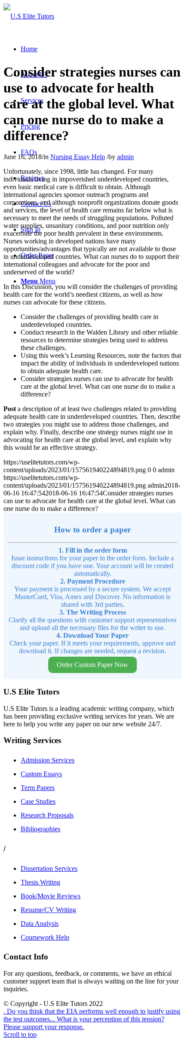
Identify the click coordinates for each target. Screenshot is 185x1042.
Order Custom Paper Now (92, 664)
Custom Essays (41, 774)
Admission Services (47, 760)
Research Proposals (47, 815)
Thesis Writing (40, 882)
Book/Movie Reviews (50, 896)
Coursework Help (45, 937)
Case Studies (38, 801)
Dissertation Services (49, 868)
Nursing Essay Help (77, 156)
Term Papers (38, 787)
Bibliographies (40, 829)
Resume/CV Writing (48, 909)
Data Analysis (40, 923)
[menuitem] (29, 48)
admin (125, 156)
